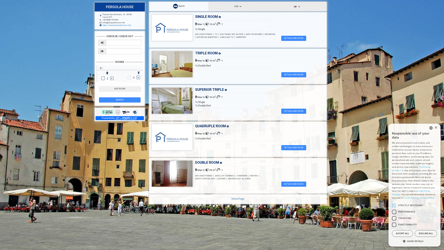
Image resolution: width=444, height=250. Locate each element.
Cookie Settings (412, 197)
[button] (414, 241)
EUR (236, 6)
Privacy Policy (427, 197)
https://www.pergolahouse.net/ (117, 25)
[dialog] (414, 185)
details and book (293, 38)
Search (120, 100)
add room (119, 89)
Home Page (238, 198)
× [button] (435, 127)
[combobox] (431, 128)
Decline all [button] (426, 233)
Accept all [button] (402, 233)
